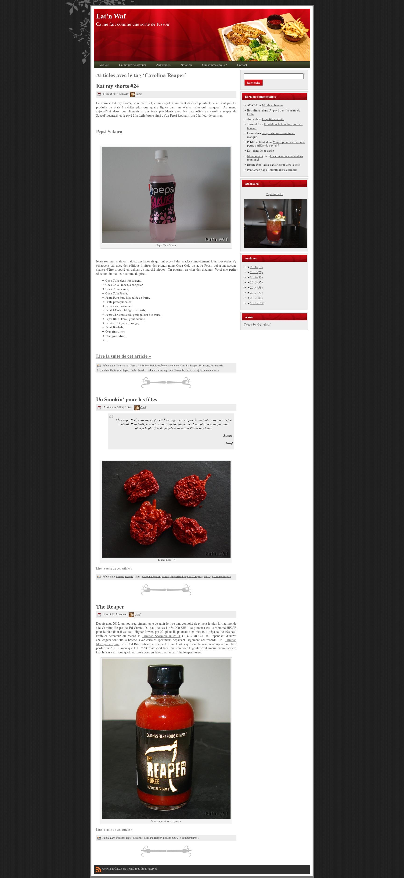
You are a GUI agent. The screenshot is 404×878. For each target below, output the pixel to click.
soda (195, 370)
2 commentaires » (209, 370)
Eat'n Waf (111, 16)
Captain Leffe (274, 194)
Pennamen (253, 170)
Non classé (122, 365)
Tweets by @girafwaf (257, 324)
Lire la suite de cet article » (123, 356)
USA (207, 576)
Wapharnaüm (191, 107)
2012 (256, 298)
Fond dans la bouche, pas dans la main (275, 126)
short (188, 370)
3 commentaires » (221, 576)
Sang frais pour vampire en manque (271, 135)
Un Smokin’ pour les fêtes (126, 399)
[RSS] (98, 870)
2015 (256, 282)
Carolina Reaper (189, 365)
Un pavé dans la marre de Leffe (273, 112)
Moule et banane (272, 105)
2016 (256, 277)
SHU (184, 627)
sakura (151, 370)
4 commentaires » (189, 837)
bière (164, 365)
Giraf (139, 94)
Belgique (155, 365)
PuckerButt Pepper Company (186, 576)
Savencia (179, 370)
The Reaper (110, 606)
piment (165, 576)
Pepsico (142, 370)
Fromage (204, 365)
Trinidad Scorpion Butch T (161, 636)
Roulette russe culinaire (282, 170)
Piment (120, 576)
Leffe (133, 370)
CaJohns (138, 837)
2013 (256, 292)
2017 (256, 272)
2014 (256, 287)
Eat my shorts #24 (117, 86)
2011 (257, 303)
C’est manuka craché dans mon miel (275, 158)
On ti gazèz (267, 150)
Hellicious (115, 370)
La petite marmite (273, 119)
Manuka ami (255, 156)
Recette (129, 576)
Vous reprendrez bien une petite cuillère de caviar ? (276, 144)
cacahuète (173, 365)
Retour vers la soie (288, 164)
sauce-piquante (164, 370)
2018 (256, 267)
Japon (126, 370)
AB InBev (143, 365)
